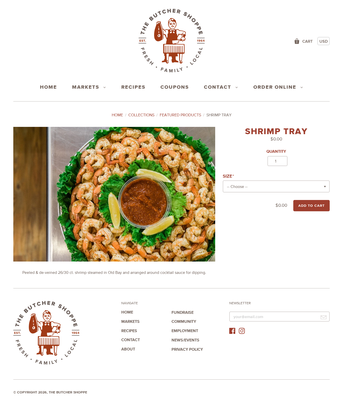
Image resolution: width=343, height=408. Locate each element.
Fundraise (183, 312)
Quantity (276, 151)
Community (184, 321)
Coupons (174, 87)
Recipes (133, 87)
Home (48, 87)
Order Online (275, 87)
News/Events (185, 340)
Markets (86, 87)
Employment (185, 330)
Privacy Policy (187, 349)
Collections (141, 115)
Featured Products (180, 115)
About (128, 349)
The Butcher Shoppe (46, 333)
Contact (218, 87)
